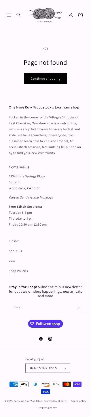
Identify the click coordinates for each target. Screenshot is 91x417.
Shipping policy (47, 407)
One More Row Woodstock (28, 400)
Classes (14, 241)
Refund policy (78, 400)
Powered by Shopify (55, 400)
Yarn (12, 261)
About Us (15, 251)
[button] (9, 15)
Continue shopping (46, 78)
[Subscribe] (77, 308)
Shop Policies (18, 271)
